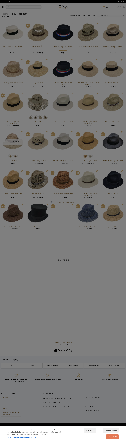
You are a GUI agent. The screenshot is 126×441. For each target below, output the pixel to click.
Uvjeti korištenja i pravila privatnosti (22, 437)
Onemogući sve (111, 430)
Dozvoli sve (112, 436)
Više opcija (90, 430)
